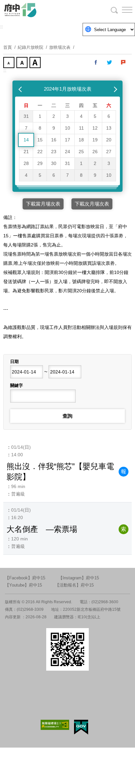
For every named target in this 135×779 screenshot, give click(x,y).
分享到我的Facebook (96, 62)
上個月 (21, 89)
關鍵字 (16, 385)
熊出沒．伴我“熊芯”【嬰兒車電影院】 (60, 471)
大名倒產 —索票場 (42, 529)
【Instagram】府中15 (78, 577)
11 (81, 128)
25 (81, 151)
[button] (122, 10)
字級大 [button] (35, 63)
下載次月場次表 (92, 204)
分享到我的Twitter (109, 62)
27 (108, 151)
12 (95, 128)
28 (26, 163)
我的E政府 (81, 727)
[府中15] (39, 10)
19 (95, 139)
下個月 (114, 89)
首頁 (7, 47)
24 (67, 151)
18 (81, 139)
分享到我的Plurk (123, 62)
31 (26, 116)
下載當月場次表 (43, 204)
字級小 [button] (9, 63)
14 (26, 139)
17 (67, 139)
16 (53, 139)
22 (40, 151)
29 (40, 163)
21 (26, 151)
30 (53, 163)
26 (95, 151)
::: (1, 27)
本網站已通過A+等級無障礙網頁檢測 (55, 725)
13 (108, 128)
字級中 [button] (22, 63)
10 (67, 128)
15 (40, 139)
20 (108, 139)
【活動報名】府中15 (74, 585)
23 (53, 151)
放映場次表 (59, 47)
